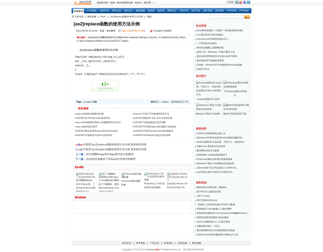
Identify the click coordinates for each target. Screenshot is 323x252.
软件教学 (219, 10)
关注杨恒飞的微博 (162, 31)
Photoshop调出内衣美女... (235, 93)
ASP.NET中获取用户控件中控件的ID (94, 135)
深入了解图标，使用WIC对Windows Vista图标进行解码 (109, 188)
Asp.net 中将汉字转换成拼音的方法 (151, 113)
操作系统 (207, 10)
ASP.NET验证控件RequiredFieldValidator (97, 131)
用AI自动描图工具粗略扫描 (210, 47)
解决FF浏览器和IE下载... (235, 113)
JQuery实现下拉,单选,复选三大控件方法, (217, 167)
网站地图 (196, 243)
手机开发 (183, 10)
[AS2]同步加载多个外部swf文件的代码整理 (111, 158)
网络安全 (171, 10)
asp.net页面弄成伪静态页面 (90, 113)
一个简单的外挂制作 (207, 43)
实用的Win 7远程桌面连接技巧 (212, 155)
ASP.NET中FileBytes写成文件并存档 (152, 135)
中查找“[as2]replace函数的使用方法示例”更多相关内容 (115, 144)
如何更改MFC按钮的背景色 (210, 60)
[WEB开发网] (82, 2)
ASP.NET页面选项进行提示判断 (150, 122)
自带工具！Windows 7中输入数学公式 (216, 52)
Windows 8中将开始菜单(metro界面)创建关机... (220, 137)
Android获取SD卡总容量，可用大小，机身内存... (221, 142)
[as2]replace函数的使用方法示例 (126, 16)
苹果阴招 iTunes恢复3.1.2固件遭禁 (214, 209)
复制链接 (176, 102)
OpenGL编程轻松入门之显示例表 (213, 221)
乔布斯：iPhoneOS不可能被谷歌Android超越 (219, 65)
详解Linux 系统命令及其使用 (211, 146)
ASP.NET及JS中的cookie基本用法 (93, 118)
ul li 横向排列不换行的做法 (210, 34)
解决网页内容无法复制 (208, 150)
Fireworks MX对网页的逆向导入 (212, 39)
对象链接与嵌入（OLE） (209, 226)
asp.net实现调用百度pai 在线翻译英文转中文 (98, 122)
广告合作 (154, 243)
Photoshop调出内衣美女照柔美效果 (214, 159)
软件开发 (195, 10)
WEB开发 (104, 10)
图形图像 (140, 10)
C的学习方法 (203, 69)
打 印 (185, 102)
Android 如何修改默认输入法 (211, 133)
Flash (103, 16)
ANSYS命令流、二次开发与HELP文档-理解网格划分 (86, 188)
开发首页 (78, 11)
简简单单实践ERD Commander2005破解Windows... (223, 213)
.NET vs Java (203, 196)
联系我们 (168, 243)
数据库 (151, 10)
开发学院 (79, 16)
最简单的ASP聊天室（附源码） (212, 187)
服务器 (161, 10)
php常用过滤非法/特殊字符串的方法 (215, 172)
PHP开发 (231, 10)
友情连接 (182, 243)
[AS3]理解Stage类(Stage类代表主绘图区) (110, 154)
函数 (95, 102)
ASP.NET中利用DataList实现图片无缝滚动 (155, 126)
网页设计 (128, 10)
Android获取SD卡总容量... (208, 101)
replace (89, 102)
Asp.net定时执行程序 (86, 126)
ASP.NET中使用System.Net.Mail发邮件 (153, 131)
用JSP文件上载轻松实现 (209, 191)
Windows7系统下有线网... (208, 113)
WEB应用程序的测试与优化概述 (213, 217)
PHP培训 (244, 10)
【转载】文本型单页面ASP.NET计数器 (216, 204)
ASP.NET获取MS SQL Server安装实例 (153, 118)
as (84, 102)
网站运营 (116, 10)
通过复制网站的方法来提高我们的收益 (216, 230)
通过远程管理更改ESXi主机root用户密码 (217, 56)
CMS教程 (92, 10)
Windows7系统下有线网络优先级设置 (215, 163)
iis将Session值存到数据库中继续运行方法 (218, 234)
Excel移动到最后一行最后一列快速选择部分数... (220, 30)
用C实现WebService (207, 200)
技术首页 (126, 243)
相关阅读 (83, 108)
